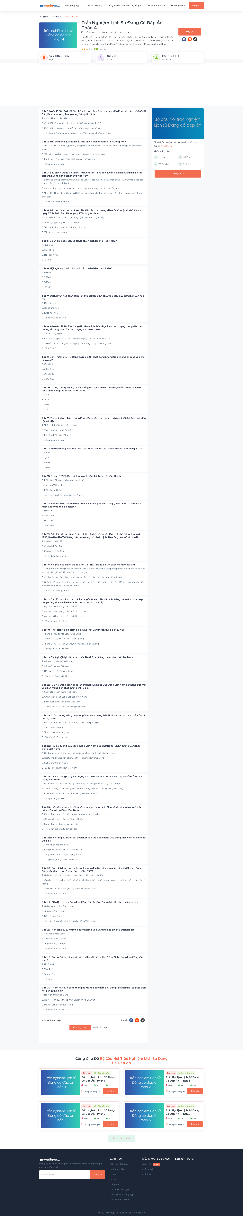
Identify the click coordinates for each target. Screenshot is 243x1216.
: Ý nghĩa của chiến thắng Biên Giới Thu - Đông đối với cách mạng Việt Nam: (88, 564)
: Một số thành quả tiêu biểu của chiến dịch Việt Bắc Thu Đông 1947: (84, 141)
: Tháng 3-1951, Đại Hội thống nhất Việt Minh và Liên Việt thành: (81, 476)
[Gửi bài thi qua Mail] (190, 39)
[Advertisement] (121, 86)
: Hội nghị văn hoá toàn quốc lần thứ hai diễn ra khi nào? (77, 268)
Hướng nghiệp (72, 5)
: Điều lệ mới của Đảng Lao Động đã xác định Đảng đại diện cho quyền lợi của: (90, 902)
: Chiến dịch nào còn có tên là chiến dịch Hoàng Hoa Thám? (79, 241)
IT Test (87, 5)
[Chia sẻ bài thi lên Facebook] (185, 39)
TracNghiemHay (136, 1213)
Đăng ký (98, 1174)
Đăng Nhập (81, 1027)
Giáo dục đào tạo (119, 1164)
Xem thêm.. (167, 146)
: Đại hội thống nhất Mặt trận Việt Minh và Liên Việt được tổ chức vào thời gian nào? (93, 448)
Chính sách (148, 1174)
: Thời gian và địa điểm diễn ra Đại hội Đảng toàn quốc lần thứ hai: (83, 629)
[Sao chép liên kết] (195, 39)
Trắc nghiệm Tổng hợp (122, 1194)
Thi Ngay (188, 31)
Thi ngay (110, 1091)
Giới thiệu (150, 1164)
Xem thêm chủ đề (121, 1138)
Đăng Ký (196, 5)
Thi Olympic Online (155, 5)
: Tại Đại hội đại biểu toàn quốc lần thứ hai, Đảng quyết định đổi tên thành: (87, 657)
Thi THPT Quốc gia (131, 5)
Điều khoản (148, 1169)
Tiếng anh (112, 5)
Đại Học (99, 5)
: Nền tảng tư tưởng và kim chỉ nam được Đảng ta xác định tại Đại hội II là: (88, 929)
